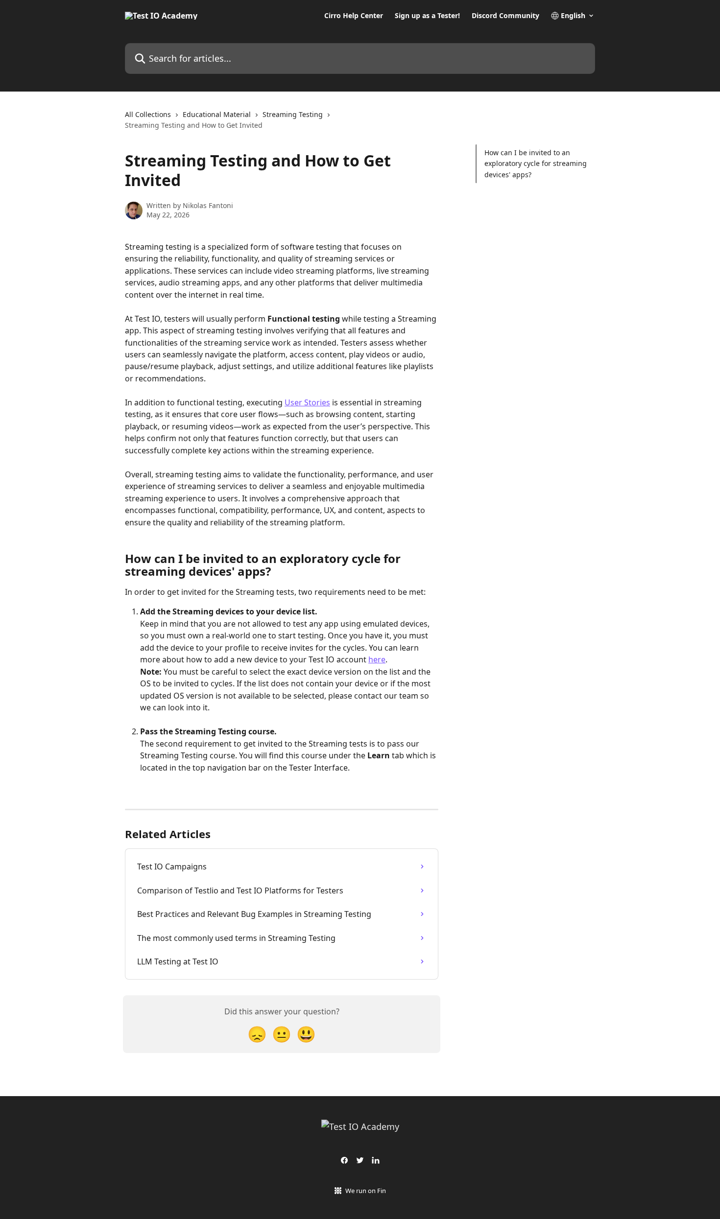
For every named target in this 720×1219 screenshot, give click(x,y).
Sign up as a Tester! (427, 15)
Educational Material (217, 114)
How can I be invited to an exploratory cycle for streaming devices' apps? (535, 163)
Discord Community (505, 15)
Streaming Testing (293, 114)
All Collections (148, 114)
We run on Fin (365, 1190)
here (376, 659)
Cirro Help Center (353, 15)
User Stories (307, 402)
